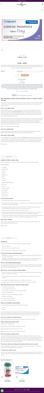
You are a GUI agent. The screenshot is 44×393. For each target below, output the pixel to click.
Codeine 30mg (22, 380)
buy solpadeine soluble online (29, 85)
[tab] (14, 96)
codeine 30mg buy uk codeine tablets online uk (23, 86)
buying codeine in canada (38, 85)
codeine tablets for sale (23, 87)
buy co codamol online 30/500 (8, 84)
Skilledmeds (25, 137)
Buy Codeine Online (24, 84)
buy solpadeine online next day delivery (11, 85)
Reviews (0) (30, 95)
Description (14, 95)
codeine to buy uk (37, 87)
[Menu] (1, 4)
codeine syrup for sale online (8, 87)
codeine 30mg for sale (34, 86)
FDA (13, 138)
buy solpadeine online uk (21, 85)
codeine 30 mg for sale (12, 86)
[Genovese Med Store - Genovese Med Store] (22, 4)
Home (20, 55)
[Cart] (42, 4)
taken (20, 111)
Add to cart (25, 75)
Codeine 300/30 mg (7, 380)
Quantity (3, 71)
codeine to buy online (31, 87)
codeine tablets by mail (16, 87)
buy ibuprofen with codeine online (32, 84)
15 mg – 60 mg (16, 111)
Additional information (22, 95)
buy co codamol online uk (17, 84)
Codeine (23, 55)
